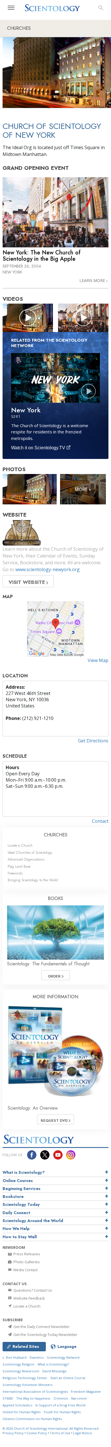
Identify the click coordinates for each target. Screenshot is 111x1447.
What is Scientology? (24, 1172)
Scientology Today (21, 1204)
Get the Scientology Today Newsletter (45, 1334)
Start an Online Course (67, 1378)
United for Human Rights (21, 1412)
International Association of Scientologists (35, 1391)
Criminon (61, 1398)
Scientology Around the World (33, 1220)
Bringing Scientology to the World (33, 880)
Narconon (79, 1398)
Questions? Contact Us (32, 1290)
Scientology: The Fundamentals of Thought (48, 964)
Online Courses (18, 1180)
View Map (98, 660)
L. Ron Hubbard (14, 1357)
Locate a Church (20, 845)
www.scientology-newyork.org (47, 569)
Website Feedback (29, 1298)
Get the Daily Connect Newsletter (41, 1326)
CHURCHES (55, 835)
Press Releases (26, 1253)
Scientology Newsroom (21, 1371)
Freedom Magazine (86, 1391)
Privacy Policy (13, 1433)
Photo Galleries (26, 1261)
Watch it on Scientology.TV (38, 447)
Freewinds (15, 873)
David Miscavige (54, 1371)
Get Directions (93, 741)
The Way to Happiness (33, 1398)
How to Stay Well (20, 1237)
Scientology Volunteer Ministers (27, 1385)
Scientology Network (63, 1357)
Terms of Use (60, 1433)
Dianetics (37, 1357)
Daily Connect (16, 1213)
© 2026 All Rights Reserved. (51, 1428)
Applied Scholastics (17, 1405)
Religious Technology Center (25, 1378)
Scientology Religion (18, 1364)
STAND (8, 1398)
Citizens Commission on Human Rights (32, 1419)
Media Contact (25, 1269)
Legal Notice (82, 1433)
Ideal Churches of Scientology (30, 852)
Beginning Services (21, 1188)
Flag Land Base (19, 866)
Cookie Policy (36, 1433)
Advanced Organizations (26, 859)
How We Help (16, 1228)
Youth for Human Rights (62, 1412)
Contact (100, 821)
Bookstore (13, 1196)
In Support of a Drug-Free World (60, 1405)
